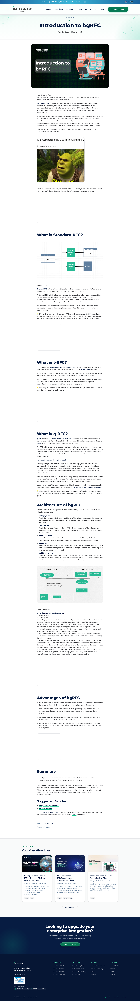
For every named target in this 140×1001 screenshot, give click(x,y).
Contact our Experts (70, 944)
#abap (40, 831)
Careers (93, 974)
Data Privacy (112, 997)
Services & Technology (65, 9)
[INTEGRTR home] (22, 9)
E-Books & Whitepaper (98, 966)
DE (134, 2)
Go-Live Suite (76, 974)
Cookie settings (121, 997)
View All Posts (70, 908)
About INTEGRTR (115, 966)
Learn (74, 815)
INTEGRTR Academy (97, 969)
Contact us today (118, 9)
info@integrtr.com (19, 974)
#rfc (53, 831)
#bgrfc (47, 831)
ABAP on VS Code (45, 808)
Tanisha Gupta (49, 824)
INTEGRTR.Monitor (58, 969)
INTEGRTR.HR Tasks (59, 966)
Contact (112, 974)
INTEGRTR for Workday (79, 971)
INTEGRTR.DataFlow (59, 974)
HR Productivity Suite (78, 966)
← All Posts (70, 17)
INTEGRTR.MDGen (58, 971)
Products (48, 9)
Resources (100, 9)
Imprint (106, 997)
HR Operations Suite (78, 969)
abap (40, 827)
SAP (32, 898)
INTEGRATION (68, 898)
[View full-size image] (61, 160)
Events (112, 971)
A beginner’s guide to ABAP (49, 805)
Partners (112, 969)
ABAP (26, 898)
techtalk (48, 827)
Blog (92, 971)
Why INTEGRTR (85, 9)
